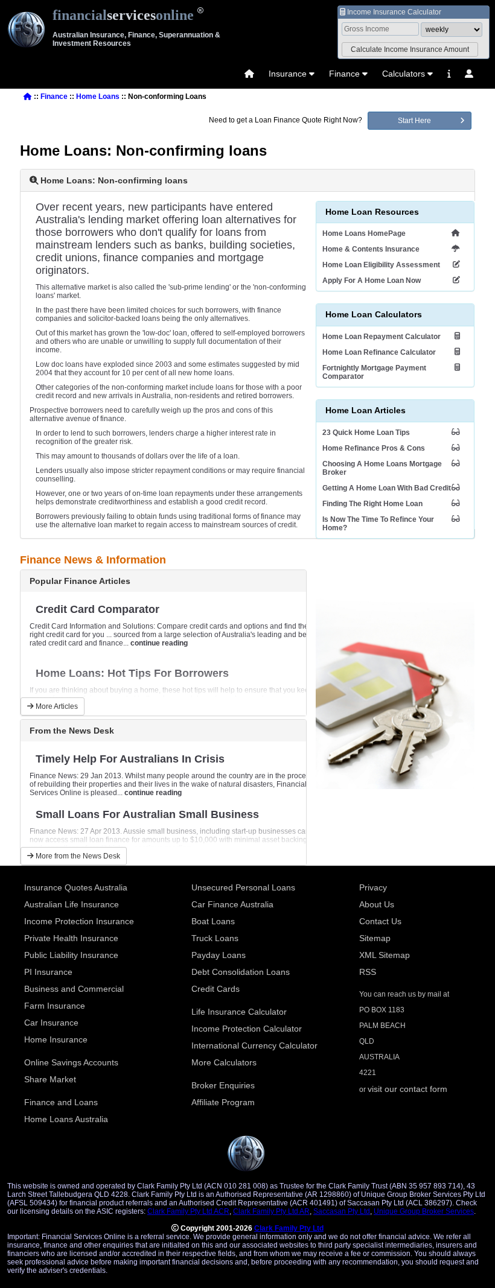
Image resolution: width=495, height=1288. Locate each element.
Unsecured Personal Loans (243, 887)
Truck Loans (214, 938)
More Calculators (224, 1062)
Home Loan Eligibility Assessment (381, 265)
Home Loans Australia (66, 1119)
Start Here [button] (414, 120)
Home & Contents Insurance (371, 249)
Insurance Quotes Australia (75, 887)
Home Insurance (56, 1039)
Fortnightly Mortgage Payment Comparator (374, 372)
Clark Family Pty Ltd (289, 1228)
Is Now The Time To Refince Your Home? (378, 523)
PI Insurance (48, 972)
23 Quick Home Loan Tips (366, 432)
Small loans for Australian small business (147, 814)
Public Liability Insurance (71, 955)
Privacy (373, 887)
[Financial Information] (449, 73)
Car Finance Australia (232, 904)
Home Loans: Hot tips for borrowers (132, 673)
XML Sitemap (384, 955)
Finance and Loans (61, 1102)
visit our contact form (407, 1089)
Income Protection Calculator (246, 1028)
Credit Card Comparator (97, 609)
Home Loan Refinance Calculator (379, 352)
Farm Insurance (54, 1005)
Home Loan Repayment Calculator (381, 336)
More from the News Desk (77, 856)
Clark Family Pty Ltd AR (271, 1211)
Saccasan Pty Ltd (341, 1211)
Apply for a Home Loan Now (371, 280)
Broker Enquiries (223, 1085)
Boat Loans (213, 921)
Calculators (403, 73)
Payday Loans (218, 955)
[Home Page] (249, 73)
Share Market (50, 1079)
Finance (344, 73)
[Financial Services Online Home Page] (28, 96)
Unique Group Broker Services (424, 1211)
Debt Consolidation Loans (240, 972)
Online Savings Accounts (71, 1062)
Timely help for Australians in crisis (130, 759)
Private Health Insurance (71, 938)
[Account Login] (469, 73)
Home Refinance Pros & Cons (373, 448)
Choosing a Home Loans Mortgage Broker (382, 468)
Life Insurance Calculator (239, 1012)
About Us (376, 904)
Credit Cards (215, 989)
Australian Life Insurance (71, 904)
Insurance (288, 73)
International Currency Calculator (254, 1045)
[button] (410, 49)
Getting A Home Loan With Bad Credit (386, 488)
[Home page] (249, 73)
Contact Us (380, 921)
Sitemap (375, 938)
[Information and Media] (449, 73)
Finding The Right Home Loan (372, 504)
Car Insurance (51, 1022)
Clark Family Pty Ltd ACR (188, 1211)
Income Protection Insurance (79, 921)
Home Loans (98, 96)
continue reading (159, 643)
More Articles (56, 706)
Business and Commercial (74, 989)
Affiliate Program (223, 1102)
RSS (367, 972)
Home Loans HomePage (364, 233)
